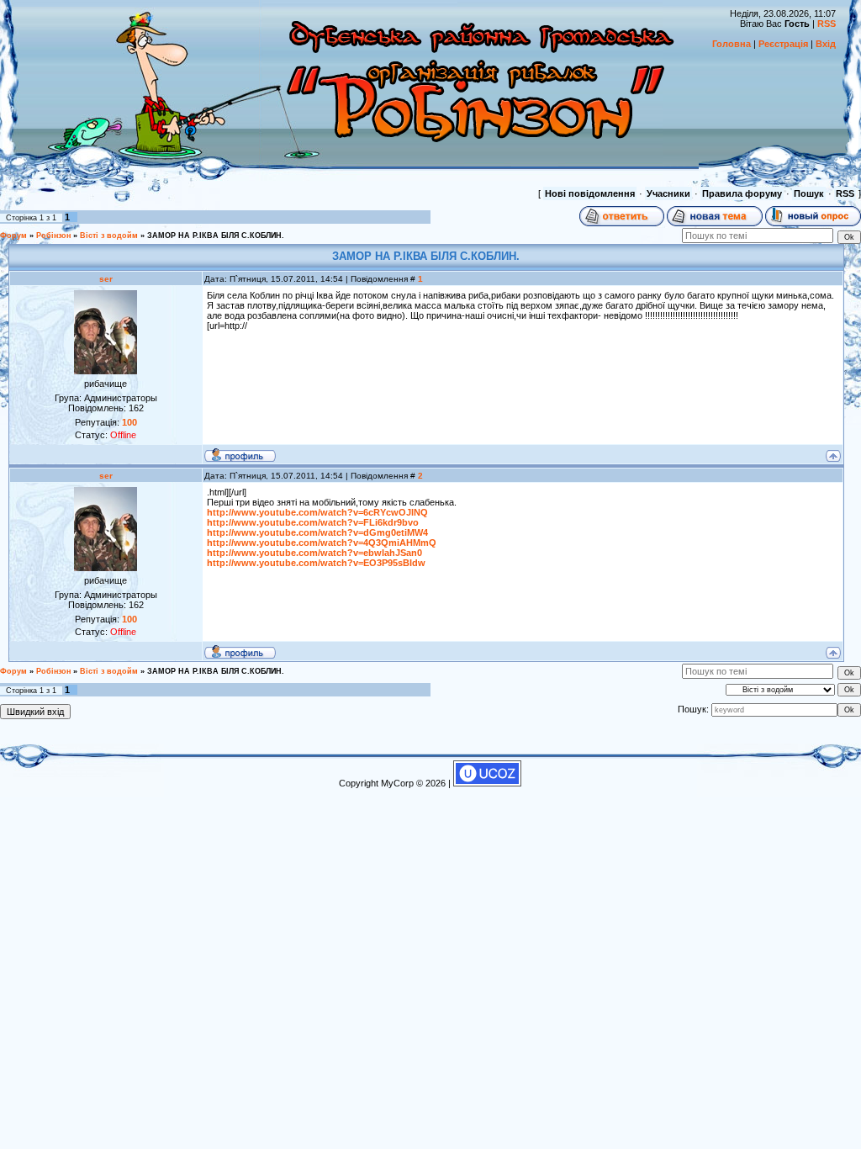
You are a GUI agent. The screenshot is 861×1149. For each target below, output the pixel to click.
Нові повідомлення (590, 193)
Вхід (826, 44)
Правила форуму (742, 193)
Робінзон (53, 235)
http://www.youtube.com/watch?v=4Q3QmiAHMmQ (321, 542)
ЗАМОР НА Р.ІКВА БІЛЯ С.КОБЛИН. (215, 235)
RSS (826, 24)
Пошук (809, 193)
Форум (13, 235)
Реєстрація (783, 44)
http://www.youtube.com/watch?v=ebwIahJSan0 (314, 553)
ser (106, 278)
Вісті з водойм (109, 235)
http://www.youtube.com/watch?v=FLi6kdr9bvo (313, 522)
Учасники (668, 193)
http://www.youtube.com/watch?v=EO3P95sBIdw (316, 563)
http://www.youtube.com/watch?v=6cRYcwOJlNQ (317, 512)
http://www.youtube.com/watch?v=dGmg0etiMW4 (317, 532)
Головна (731, 44)
